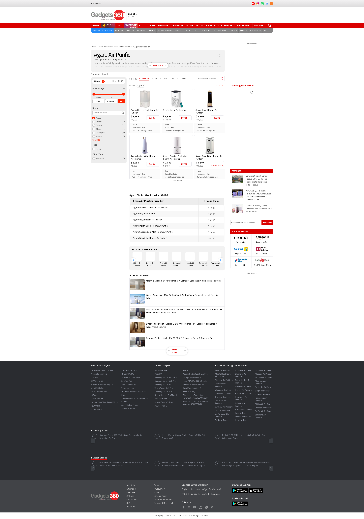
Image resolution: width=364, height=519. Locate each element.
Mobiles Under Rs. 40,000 (102, 385)
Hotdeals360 (220, 31)
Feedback (131, 493)
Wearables (255, 31)
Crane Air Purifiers (222, 397)
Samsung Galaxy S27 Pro (165, 381)
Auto (142, 25)
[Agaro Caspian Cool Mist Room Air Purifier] (177, 145)
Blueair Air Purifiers (223, 390)
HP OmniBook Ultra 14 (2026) (133, 392)
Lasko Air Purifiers (242, 420)
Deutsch (205, 494)
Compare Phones (128, 409)
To (111, 98)
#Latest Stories (99, 458)
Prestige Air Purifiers (263, 408)
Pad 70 (186, 370)
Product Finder (206, 25)
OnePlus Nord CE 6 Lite (130, 378)
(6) (124, 118)
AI (119, 25)
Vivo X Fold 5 (96, 409)
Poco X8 (158, 374)
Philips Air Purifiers (263, 404)
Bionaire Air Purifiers (224, 380)
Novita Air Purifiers (263, 387)
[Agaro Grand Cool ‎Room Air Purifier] (210, 145)
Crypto (178, 31)
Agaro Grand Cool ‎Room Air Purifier (209, 157)
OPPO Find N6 (97, 381)
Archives (130, 496)
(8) (124, 136)
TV (195, 31)
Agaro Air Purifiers (222, 370)
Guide (190, 25)
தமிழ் (204, 489)
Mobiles (119, 31)
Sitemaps (131, 489)
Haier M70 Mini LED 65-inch (195, 381)
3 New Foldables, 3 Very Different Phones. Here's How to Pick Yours (259, 209)
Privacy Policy (159, 489)
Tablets (233, 31)
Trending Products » (242, 86)
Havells (99, 137)
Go (121, 101)
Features (177, 25)
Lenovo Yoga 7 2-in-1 (164, 402)
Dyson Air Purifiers (243, 370)
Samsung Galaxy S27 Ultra (166, 378)
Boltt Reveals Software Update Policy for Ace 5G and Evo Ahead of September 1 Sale (124, 464)
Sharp (98, 129)
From (98, 98)
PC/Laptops (205, 31)
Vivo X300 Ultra (97, 388)
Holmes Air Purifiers (243, 394)
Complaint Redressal (163, 503)
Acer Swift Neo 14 (162, 399)
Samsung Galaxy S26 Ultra (102, 370)
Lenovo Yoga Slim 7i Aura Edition (104, 402)
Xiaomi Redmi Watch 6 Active (195, 374)
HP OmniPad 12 (127, 374)
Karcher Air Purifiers (243, 410)
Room (98, 149)
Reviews (163, 25)
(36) (123, 122)
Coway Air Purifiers (223, 394)
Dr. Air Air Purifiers (222, 420)
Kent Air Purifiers (242, 413)
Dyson (99, 125)
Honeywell (100, 133)
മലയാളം (195, 494)
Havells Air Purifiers (243, 390)
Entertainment (165, 31)
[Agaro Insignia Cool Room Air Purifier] (145, 145)
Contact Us (132, 500)
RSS (128, 503)
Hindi (192, 489)
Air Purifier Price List (123, 47)
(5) (124, 158)
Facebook (183, 507)
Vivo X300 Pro (97, 399)
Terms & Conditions (163, 500)
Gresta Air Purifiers (243, 386)
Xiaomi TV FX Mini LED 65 (193, 385)
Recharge (243, 25)
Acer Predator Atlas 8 (192, 388)
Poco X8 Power (161, 370)
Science (243, 31)
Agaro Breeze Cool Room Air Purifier (145, 111)
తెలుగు (212, 489)
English (185, 489)
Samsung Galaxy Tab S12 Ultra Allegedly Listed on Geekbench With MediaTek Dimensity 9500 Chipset (183, 464)
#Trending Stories (100, 431)
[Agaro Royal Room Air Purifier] (210, 99)
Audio (188, 31)
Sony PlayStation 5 (129, 370)
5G (265, 31)
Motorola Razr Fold (99, 374)
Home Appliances (105, 47)
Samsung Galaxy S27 (163, 385)
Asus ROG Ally (189, 392)
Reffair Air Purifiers (263, 411)
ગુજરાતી (185, 494)
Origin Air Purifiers (262, 391)
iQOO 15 (94, 395)
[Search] (222, 78)
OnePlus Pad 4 (127, 381)
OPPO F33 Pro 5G (128, 385)
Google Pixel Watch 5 (192, 378)
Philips (99, 122)
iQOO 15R (95, 406)
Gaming (151, 31)
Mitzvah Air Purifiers (263, 378)
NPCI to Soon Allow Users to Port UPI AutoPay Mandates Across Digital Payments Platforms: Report (246, 464)
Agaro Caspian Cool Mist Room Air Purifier (175, 157)
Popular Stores (240, 231)
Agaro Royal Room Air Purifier (206, 111)
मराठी (219, 489)
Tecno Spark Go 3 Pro (164, 388)
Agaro (98, 118)
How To (141, 31)
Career (157, 485)
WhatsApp (206, 507)
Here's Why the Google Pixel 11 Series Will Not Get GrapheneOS (183, 436)
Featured (237, 171)
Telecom (130, 31)
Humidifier (100, 159)
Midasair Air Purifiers (264, 374)
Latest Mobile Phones (130, 405)
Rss (212, 507)
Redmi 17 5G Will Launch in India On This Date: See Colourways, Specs (243, 436)
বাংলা (198, 489)
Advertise (131, 507)
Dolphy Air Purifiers (223, 410)
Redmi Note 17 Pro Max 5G (166, 395)
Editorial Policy (160, 496)
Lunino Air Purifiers (263, 370)
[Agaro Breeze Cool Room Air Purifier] (145, 99)
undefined (96, 4)
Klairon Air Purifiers (243, 417)
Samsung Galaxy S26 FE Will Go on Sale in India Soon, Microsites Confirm (122, 436)
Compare (226, 25)
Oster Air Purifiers (262, 394)
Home (95, 25)
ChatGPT (94, 378)
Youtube (195, 507)
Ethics (156, 493)
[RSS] (271, 3)
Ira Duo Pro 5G (161, 406)
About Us (131, 485)
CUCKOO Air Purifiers (224, 407)
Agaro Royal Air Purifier (174, 110)
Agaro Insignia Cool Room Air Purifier (143, 157)
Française (215, 494)
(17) (123, 125)
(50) (123, 133)
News (151, 25)
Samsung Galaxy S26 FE (165, 392)
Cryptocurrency (127, 388)
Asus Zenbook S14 (99, 392)
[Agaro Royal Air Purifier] (177, 99)
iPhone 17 (125, 395)
